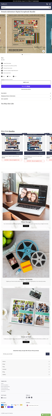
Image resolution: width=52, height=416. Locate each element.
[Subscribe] (47, 354)
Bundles (12, 131)
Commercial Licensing (5, 389)
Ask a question (4, 98)
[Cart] (47, 4)
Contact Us (46, 414)
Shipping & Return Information (8, 96)
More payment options (26, 89)
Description (3, 93)
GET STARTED (26, 341)
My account (3, 391)
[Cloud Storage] (26, 196)
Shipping (2, 79)
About (2, 383)
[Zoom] (43, 51)
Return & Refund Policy (5, 386)
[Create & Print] (26, 311)
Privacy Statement (4, 388)
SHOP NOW (26, 225)
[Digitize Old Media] (26, 254)
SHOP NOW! (36, 1)
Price (2, 57)
